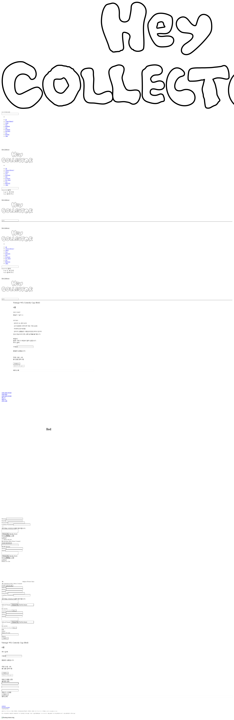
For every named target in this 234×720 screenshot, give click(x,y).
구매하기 (5, 638)
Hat (6, 128)
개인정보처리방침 (6, 707)
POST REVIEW (6, 543)
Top (6, 124)
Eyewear (7, 129)
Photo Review (8, 539)
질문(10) (4, 399)
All (6, 120)
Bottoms (7, 126)
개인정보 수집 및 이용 (9, 528)
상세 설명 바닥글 (6, 396)
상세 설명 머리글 (6, 392)
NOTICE (7, 134)
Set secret (4, 609)
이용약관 (4, 706)
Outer (7, 123)
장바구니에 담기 (7, 675)
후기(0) (4, 397)
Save (14, 610)
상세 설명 (4, 394)
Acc (6, 133)
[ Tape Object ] (9, 121)
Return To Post (6, 627)
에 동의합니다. (14, 528)
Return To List (6, 610)
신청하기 (5, 694)
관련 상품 (4, 401)
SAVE (3, 537)
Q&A (6, 136)
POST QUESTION (7, 585)
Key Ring (7, 131)
